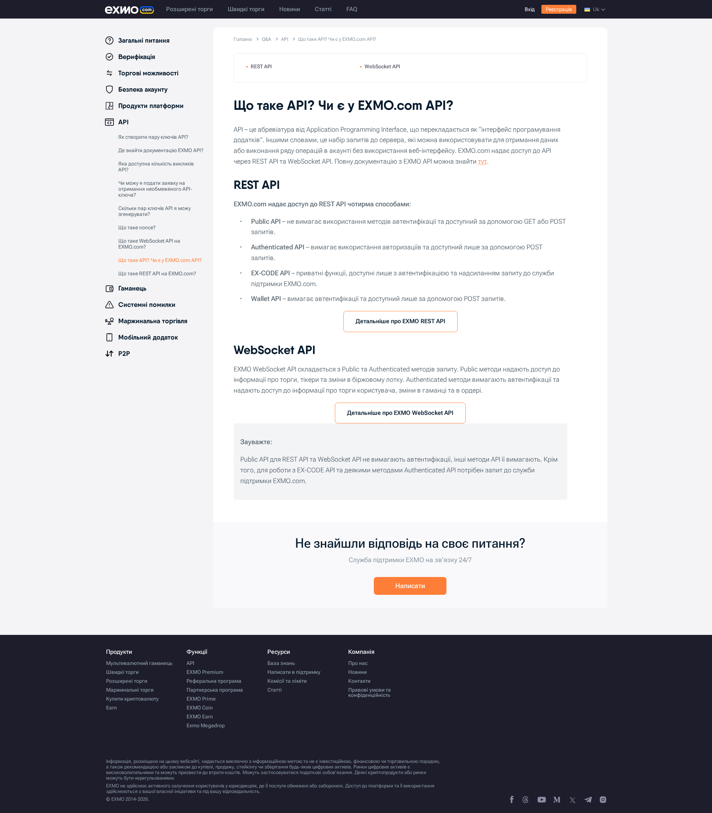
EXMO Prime (201, 698)
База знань (281, 663)
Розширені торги (189, 9)
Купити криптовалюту (132, 698)
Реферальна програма (214, 680)
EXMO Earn (200, 716)
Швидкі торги (246, 9)
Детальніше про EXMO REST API (400, 321)
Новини (289, 9)
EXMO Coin (200, 707)
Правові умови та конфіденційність (369, 692)
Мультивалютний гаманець (139, 663)
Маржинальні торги (130, 689)
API (190, 663)
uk (596, 9)
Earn (111, 707)
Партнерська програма (215, 689)
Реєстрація (559, 9)
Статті (323, 9)
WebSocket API (382, 66)
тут (482, 161)
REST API (261, 66)
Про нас (357, 663)
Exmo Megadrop (206, 725)
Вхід (530, 9)
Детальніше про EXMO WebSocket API (400, 412)
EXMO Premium (205, 672)
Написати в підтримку (293, 672)
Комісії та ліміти (287, 680)
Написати (410, 586)
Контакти (359, 680)
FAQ (351, 9)
